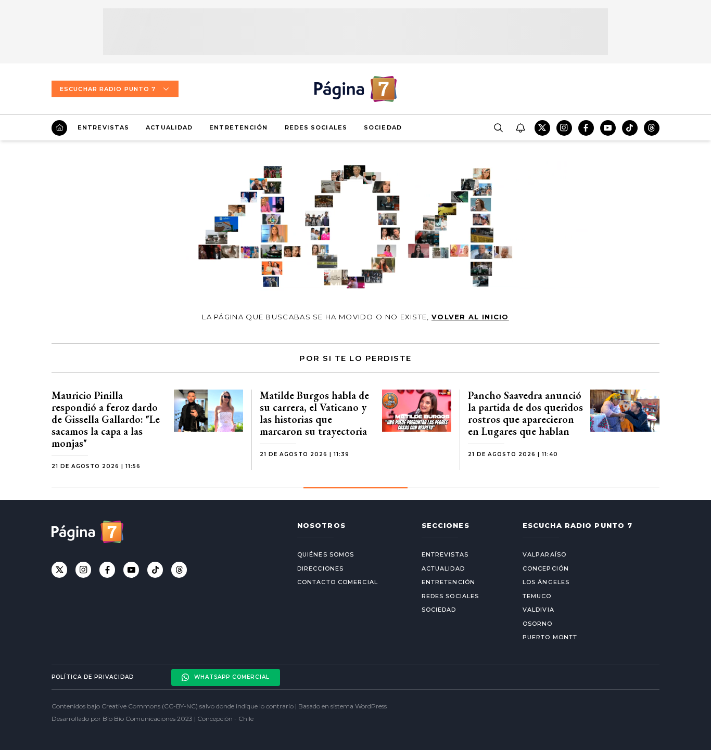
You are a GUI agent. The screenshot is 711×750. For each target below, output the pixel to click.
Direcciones (320, 568)
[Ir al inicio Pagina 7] (355, 89)
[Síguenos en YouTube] (608, 128)
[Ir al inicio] (59, 128)
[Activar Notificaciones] (520, 128)
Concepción (546, 568)
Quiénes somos (325, 554)
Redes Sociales (316, 127)
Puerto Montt (550, 637)
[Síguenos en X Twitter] (542, 128)
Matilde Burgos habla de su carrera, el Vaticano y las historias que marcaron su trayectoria (314, 413)
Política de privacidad (93, 677)
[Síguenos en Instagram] (564, 128)
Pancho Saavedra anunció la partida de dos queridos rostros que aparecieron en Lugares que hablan (525, 413)
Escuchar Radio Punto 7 (108, 89)
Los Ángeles (546, 582)
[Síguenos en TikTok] (630, 128)
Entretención (238, 127)
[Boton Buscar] (498, 128)
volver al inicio (470, 317)
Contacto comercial (337, 582)
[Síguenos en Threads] (651, 128)
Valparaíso (544, 554)
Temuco (537, 596)
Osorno (538, 623)
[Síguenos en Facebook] (586, 128)
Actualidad (169, 127)
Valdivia (538, 609)
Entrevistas (103, 127)
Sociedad (383, 127)
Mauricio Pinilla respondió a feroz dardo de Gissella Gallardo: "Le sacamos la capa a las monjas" (106, 419)
